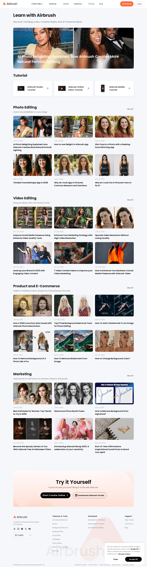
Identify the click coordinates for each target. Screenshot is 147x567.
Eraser (55, 524)
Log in (139, 4)
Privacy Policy (93, 565)
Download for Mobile (95, 528)
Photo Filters (57, 543)
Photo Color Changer (60, 547)
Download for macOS (96, 524)
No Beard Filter (58, 531)
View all (129, 109)
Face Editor (57, 535)
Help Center (129, 520)
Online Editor (36, 4)
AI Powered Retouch (60, 520)
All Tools (56, 551)
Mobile (66, 4)
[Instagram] (18, 529)
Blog (101, 4)
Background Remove (60, 528)
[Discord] (29, 529)
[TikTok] (14, 529)
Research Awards (81, 565)
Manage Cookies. (124, 554)
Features (77, 4)
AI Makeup (56, 539)
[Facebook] (22, 529)
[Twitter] (26, 529)
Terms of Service (104, 565)
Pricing (91, 4)
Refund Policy (116, 565)
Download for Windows (96, 520)
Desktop (52, 4)
